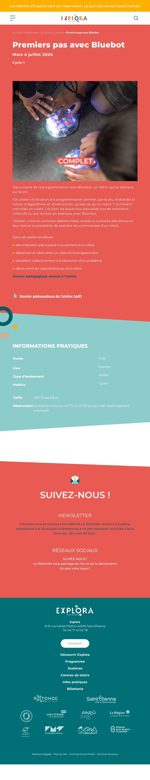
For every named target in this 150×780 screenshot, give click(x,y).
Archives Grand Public (82, 754)
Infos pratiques (75, 682)
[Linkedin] (127, 581)
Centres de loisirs (75, 675)
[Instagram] (75, 581)
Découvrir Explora (75, 655)
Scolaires (75, 668)
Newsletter (75, 515)
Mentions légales (42, 754)
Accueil (16, 32)
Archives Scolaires (107, 754)
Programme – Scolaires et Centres (44, 32)
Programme (75, 661)
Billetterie (75, 689)
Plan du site (60, 754)
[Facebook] (23, 581)
